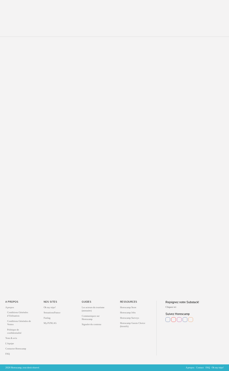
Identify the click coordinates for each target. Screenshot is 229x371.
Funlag (47, 318)
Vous (116, 9)
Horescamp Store (128, 307)
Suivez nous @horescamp (115, 293)
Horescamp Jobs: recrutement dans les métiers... (38, 93)
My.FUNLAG (50, 323)
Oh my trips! (50, 307)
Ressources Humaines (37, 86)
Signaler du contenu (91, 324)
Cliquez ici (170, 307)
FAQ (7, 353)
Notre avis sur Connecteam (30, 204)
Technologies (138, 60)
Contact (200, 367)
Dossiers (132, 9)
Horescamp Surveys (129, 318)
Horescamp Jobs (128, 312)
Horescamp (37, 77)
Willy (143, 80)
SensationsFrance (52, 312)
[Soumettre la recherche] (52, 51)
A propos (9, 307)
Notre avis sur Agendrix (28, 218)
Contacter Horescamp (15, 348)
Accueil (97, 9)
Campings (32, 109)
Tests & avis (11, 338)
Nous (106, 9)
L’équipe (9, 343)
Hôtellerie (32, 66)
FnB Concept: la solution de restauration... (35, 116)
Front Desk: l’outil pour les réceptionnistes (165, 65)
